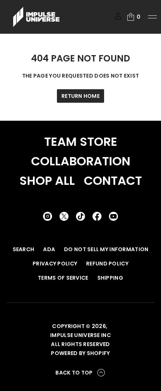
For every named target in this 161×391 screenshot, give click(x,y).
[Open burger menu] (152, 17)
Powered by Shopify (80, 353)
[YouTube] (113, 216)
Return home (80, 96)
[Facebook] (97, 216)
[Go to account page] (117, 18)
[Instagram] (47, 216)
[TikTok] (80, 216)
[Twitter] (64, 216)
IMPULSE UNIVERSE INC (80, 335)
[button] (133, 17)
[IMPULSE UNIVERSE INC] (36, 17)
